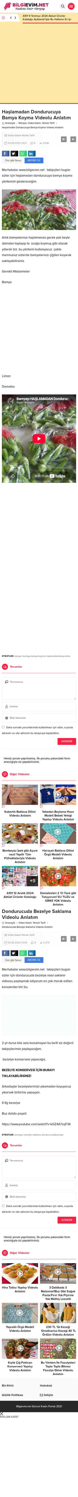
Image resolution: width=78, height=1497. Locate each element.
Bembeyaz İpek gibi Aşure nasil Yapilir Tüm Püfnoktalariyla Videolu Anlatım (20, 856)
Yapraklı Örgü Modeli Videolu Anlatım (20, 1329)
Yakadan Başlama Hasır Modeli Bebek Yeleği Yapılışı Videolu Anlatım (58, 815)
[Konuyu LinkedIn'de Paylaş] (32, 153)
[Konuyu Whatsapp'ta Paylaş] (23, 153)
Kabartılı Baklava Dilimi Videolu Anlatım (20, 813)
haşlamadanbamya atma (58, 656)
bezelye (18, 1134)
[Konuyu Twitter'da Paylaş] (14, 153)
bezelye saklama (32, 1134)
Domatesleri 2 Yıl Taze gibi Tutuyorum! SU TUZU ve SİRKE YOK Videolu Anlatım (58, 898)
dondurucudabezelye (52, 1134)
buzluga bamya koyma (33, 656)
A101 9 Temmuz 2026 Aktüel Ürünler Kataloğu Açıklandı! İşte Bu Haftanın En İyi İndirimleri (47, 19)
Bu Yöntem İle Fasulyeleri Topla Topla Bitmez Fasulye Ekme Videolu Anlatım (58, 1368)
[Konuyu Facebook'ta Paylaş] (5, 153)
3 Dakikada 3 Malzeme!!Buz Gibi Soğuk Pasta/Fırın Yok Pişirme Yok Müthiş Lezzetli (58, 1293)
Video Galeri (34, 123)
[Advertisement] (39, 64)
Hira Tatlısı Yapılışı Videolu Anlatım (20, 1289)
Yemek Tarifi (48, 123)
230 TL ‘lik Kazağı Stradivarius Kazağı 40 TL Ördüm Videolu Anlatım (58, 1331)
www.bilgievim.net (31, 170)
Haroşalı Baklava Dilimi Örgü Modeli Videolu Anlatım (58, 854)
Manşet (23, 123)
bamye (17, 656)
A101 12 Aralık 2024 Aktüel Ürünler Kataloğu (20, 895)
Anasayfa (10, 123)
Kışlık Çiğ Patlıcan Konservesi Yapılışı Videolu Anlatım (20, 1366)
